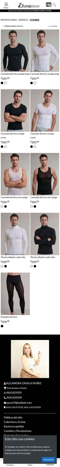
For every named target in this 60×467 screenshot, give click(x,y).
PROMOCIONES (9, 20)
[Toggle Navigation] (6, 3)
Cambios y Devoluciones (17, 430)
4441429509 (14, 392)
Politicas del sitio (13, 417)
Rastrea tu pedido (14, 426)
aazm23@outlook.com (19, 402)
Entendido (48, 459)
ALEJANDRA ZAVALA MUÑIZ (23, 383)
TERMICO (23, 20)
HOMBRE (34, 20)
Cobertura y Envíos (15, 422)
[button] (54, 4)
